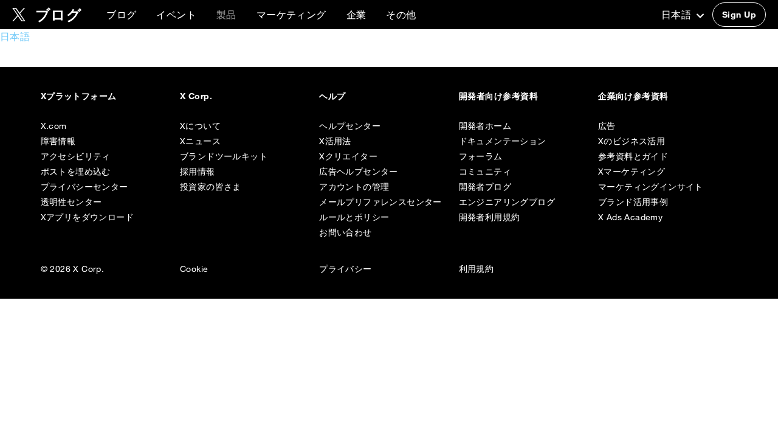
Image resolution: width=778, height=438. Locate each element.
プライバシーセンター (84, 186)
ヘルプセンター (349, 125)
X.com (54, 125)
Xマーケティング (631, 171)
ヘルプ (332, 96)
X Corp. (196, 96)
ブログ (121, 15)
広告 (607, 125)
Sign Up (739, 14)
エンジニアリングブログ (507, 201)
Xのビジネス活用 (631, 141)
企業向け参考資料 (633, 96)
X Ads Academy (630, 217)
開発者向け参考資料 (498, 96)
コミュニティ (485, 171)
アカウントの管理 (354, 186)
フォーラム (481, 156)
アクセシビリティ (76, 156)
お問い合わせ (345, 232)
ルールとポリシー (354, 217)
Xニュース (200, 141)
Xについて (200, 125)
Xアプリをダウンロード (87, 217)
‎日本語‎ (677, 15)
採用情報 (197, 171)
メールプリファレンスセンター (380, 201)
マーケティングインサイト (650, 186)
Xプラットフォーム (79, 96)
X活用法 (335, 141)
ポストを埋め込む (76, 171)
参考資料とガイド (633, 156)
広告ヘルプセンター (358, 171)
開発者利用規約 (489, 217)
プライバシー (345, 268)
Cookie (194, 268)
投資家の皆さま (210, 186)
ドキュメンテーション (502, 141)
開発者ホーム (485, 125)
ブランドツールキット (223, 156)
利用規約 (476, 268)
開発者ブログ (485, 186)
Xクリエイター (348, 156)
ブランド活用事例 (633, 201)
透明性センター (71, 201)
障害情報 (58, 141)
